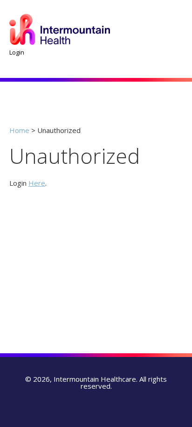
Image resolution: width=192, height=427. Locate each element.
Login (16, 52)
